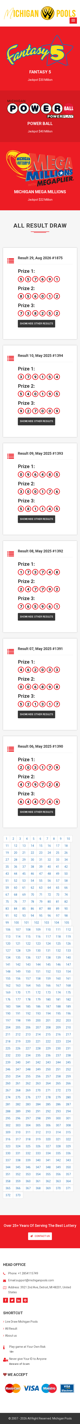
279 (58, 1097)
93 (24, 915)
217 (68, 1034)
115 (28, 936)
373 (18, 1195)
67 (7, 894)
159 (48, 978)
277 (38, 1097)
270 (38, 1090)
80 (49, 901)
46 (32, 873)
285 (48, 1104)
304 (28, 1125)
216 (58, 1034)
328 (58, 1146)
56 (49, 880)
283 (28, 1104)
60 (15, 887)
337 (8, 1160)
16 (49, 845)
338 (18, 1160)
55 (40, 880)
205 (18, 1027)
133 (68, 950)
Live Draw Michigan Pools (21, 1321)
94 (32, 915)
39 (40, 866)
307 (58, 1125)
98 (66, 915)
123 (38, 943)
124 (48, 943)
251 (58, 1069)
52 (15, 880)
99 (7, 922)
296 (18, 1118)
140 (68, 957)
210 (68, 1027)
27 (7, 859)
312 (38, 1132)
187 (48, 1006)
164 (28, 985)
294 (68, 1111)
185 (28, 1006)
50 (66, 873)
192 (28, 1013)
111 (58, 929)
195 (58, 1013)
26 (66, 852)
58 (66, 880)
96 (49, 915)
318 (28, 1139)
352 (18, 1174)
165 (38, 985)
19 (7, 852)
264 (48, 1083)
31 (40, 859)
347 (38, 1167)
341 (48, 1160)
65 (57, 887)
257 (48, 1076)
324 (18, 1146)
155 (8, 978)
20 (15, 852)
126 (68, 943)
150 (28, 971)
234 (28, 1055)
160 (58, 978)
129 (28, 950)
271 (48, 1090)
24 (49, 852)
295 (8, 1118)
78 (32, 901)
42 (66, 866)
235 (38, 1055)
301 (68, 1118)
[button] (73, 20)
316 (8, 1139)
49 (57, 873)
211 (8, 1034)
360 (28, 1181)
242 (38, 1062)
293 (58, 1111)
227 (28, 1048)
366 (18, 1188)
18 (66, 845)
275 (18, 1097)
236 (48, 1055)
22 (32, 852)
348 (48, 1167)
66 (66, 887)
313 (48, 1132)
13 (24, 845)
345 (18, 1167)
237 (58, 1055)
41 (57, 866)
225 (8, 1048)
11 (7, 845)
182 (68, 999)
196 (68, 1013)
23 (40, 852)
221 (38, 1041)
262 (28, 1083)
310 (18, 1132)
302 (8, 1125)
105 (66, 922)
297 (28, 1118)
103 (46, 922)
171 (28, 992)
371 (68, 1188)
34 (66, 859)
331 (18, 1153)
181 (58, 999)
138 (48, 957)
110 (48, 929)
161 (68, 978)
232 (8, 1055)
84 (15, 908)
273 (68, 1090)
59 (7, 887)
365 (8, 1188)
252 (68, 1069)
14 (32, 845)
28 (15, 859)
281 (8, 1104)
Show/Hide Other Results (36, 323)
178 (28, 999)
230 (58, 1048)
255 (28, 1076)
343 (68, 1160)
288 (8, 1111)
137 (38, 957)
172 (38, 992)
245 (68, 1062)
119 (68, 936)
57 (57, 880)
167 (58, 985)
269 (28, 1090)
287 (68, 1104)
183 (8, 1006)
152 (48, 971)
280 (68, 1097)
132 (58, 950)
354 (38, 1174)
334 (48, 1153)
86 (32, 908)
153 (58, 971)
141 (8, 964)
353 (28, 1174)
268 (18, 1090)
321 (58, 1139)
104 (56, 922)
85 (24, 908)
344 (8, 1167)
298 (38, 1118)
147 (68, 964)
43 (7, 873)
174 (58, 992)
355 (48, 1174)
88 (49, 908)
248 (28, 1069)
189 (68, 1006)
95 (40, 915)
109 (38, 929)
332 (28, 1153)
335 (58, 1153)
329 (68, 1146)
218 (8, 1041)
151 (38, 971)
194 (48, 1013)
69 (24, 894)
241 (28, 1062)
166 (48, 985)
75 (7, 901)
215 (48, 1034)
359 (18, 1181)
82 (66, 901)
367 (28, 1188)
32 (49, 859)
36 (15, 866)
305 (38, 1125)
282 (18, 1104)
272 (58, 1090)
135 (18, 957)
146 (58, 964)
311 (28, 1132)
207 (38, 1027)
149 (18, 971)
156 (18, 978)
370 (58, 1188)
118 (58, 936)
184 (18, 1006)
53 (24, 880)
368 (38, 1188)
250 (48, 1069)
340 (38, 1160)
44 (15, 873)
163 (18, 985)
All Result (11, 1328)
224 (68, 1041)
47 (40, 873)
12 (15, 845)
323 (8, 1146)
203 (68, 1020)
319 (38, 1139)
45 (24, 873)
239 (8, 1062)
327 (48, 1146)
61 (24, 887)
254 (18, 1076)
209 (58, 1027)
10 (68, 838)
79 (40, 901)
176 (8, 999)
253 (8, 1076)
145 (48, 964)
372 (8, 1195)
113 (8, 936)
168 (68, 985)
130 (38, 950)
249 (38, 1069)
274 (8, 1097)
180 (48, 999)
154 (68, 971)
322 (68, 1139)
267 (8, 1090)
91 (7, 915)
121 (18, 943)
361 (38, 1181)
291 (38, 1111)
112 (68, 929)
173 (48, 992)
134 (8, 957)
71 (40, 894)
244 (58, 1062)
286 (58, 1104)
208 (48, 1027)
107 (18, 929)
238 (68, 1055)
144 (38, 964)
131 (48, 950)
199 (28, 1020)
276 (28, 1097)
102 (36, 922)
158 (38, 978)
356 (58, 1174)
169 (8, 992)
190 (8, 1013)
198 (18, 1020)
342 (58, 1160)
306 (48, 1125)
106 (8, 929)
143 (28, 964)
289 (18, 1111)
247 (18, 1069)
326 (38, 1146)
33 (57, 859)
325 (28, 1146)
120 (8, 943)
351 (8, 1174)
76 (15, 901)
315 (68, 1132)
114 (18, 936)
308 (68, 1125)
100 (16, 922)
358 (8, 1181)
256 (38, 1076)
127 (8, 950)
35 (7, 866)
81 (57, 901)
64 (49, 887)
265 (58, 1083)
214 (38, 1034)
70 (32, 894)
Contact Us (42, 1236)
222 (48, 1041)
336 (68, 1153)
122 (28, 943)
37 (24, 866)
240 (18, 1062)
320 (48, 1139)
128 (18, 950)
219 (18, 1041)
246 (8, 1069)
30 (32, 859)
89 (57, 908)
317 (18, 1139)
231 (68, 1048)
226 (18, 1048)
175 (68, 992)
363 (58, 1181)
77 (24, 901)
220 (28, 1041)
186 (38, 1006)
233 (18, 1055)
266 (68, 1083)
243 (48, 1062)
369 (48, 1188)
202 (58, 1020)
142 (18, 964)
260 (8, 1083)
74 (66, 894)
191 (18, 1013)
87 (40, 908)
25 (57, 852)
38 (32, 866)
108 (28, 929)
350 (68, 1167)
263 (38, 1083)
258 (58, 1076)
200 (38, 1020)
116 (38, 936)
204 (8, 1027)
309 (8, 1132)
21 (24, 852)
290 (28, 1111)
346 (28, 1167)
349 (58, 1167)
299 (48, 1118)
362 (48, 1181)
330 (8, 1153)
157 (28, 978)
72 (49, 894)
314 (58, 1132)
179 (38, 999)
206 (28, 1027)
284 (38, 1104)
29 (24, 859)
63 (40, 887)
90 (66, 908)
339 (28, 1160)
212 (18, 1034)
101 (26, 922)
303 (18, 1125)
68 (15, 894)
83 (7, 908)
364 (68, 1181)
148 (8, 971)
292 (48, 1111)
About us (11, 1335)
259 (68, 1076)
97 (57, 915)
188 (58, 1006)
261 (18, 1083)
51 (7, 880)
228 (38, 1048)
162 (8, 985)
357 (68, 1174)
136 (28, 957)
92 (15, 915)
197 (8, 1020)
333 (38, 1153)
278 (48, 1097)
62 (32, 887)
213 (28, 1034)
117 (48, 936)
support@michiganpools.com (35, 1280)
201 (48, 1020)
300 (58, 1118)
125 (58, 943)
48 (49, 873)
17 (57, 845)
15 (40, 845)
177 (18, 999)
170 (18, 992)
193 (38, 1013)
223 (58, 1041)
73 (57, 894)
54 (32, 880)
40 (49, 866)
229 (48, 1048)
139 (58, 957)
